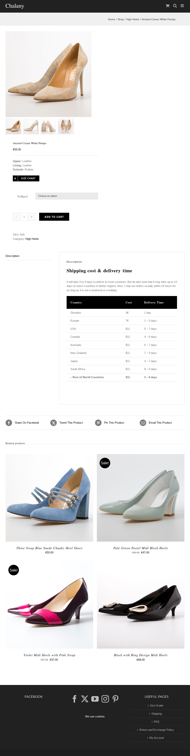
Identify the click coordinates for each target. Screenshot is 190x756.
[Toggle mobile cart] (167, 6)
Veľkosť (22, 196)
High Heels (32, 238)
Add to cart (54, 216)
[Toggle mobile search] (175, 6)
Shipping (156, 713)
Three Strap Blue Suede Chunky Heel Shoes (49, 548)
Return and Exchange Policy (156, 729)
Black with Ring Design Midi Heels (141, 655)
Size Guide (156, 705)
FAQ (156, 721)
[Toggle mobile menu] (182, 6)
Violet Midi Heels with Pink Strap (49, 655)
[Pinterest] (115, 699)
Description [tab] (12, 255)
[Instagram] (105, 699)
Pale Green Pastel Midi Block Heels (140, 548)
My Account (156, 737)
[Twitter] (85, 699)
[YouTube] (95, 699)
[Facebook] (74, 699)
